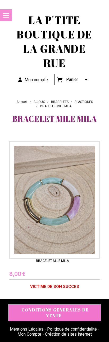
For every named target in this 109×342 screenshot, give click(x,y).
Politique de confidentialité (72, 329)
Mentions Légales (26, 329)
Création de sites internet (68, 334)
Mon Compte (29, 334)
